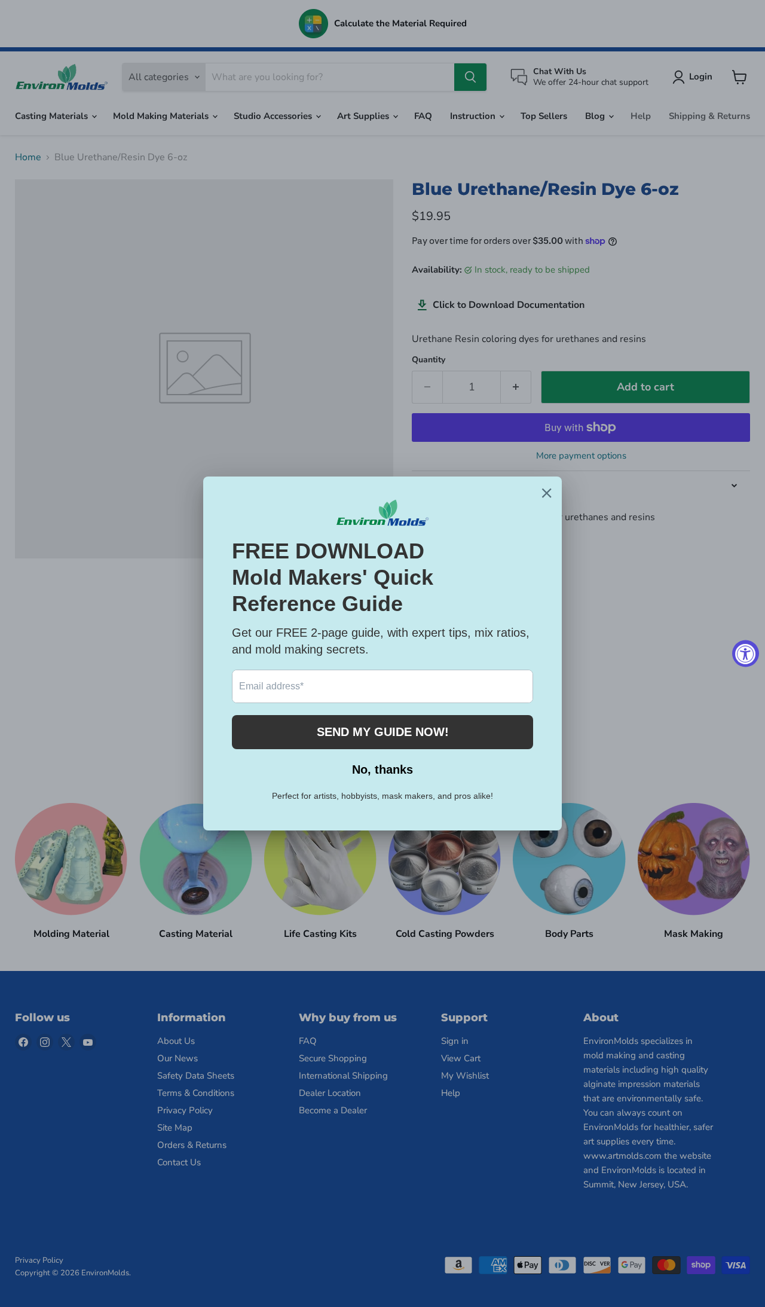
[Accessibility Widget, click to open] (745, 653)
